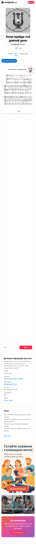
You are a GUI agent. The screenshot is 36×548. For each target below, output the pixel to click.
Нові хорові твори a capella (13, 379)
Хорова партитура (9, 61)
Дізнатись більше (18, 532)
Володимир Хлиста (18, 44)
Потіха (6, 400)
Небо (11, 400)
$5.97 (26, 347)
